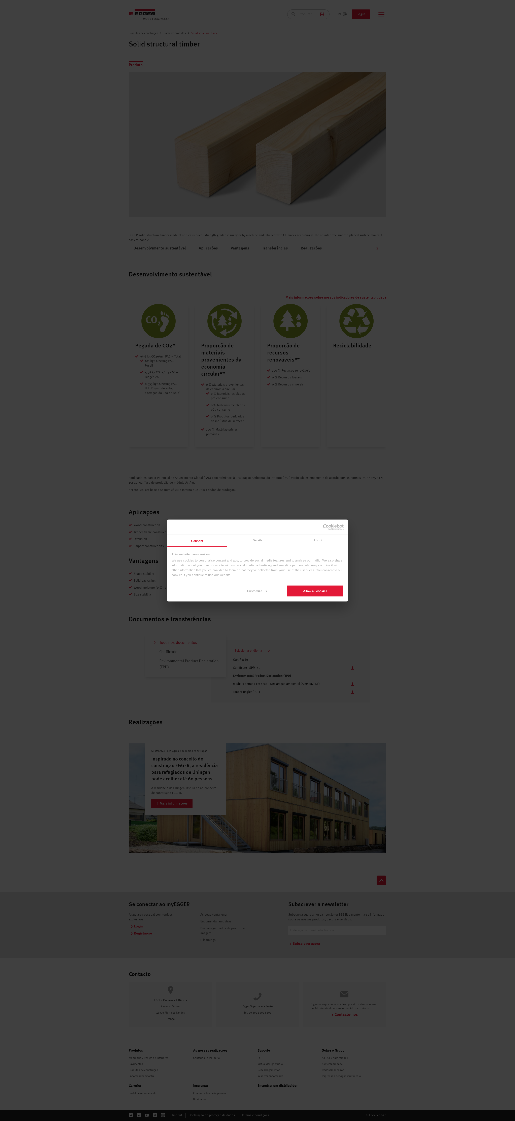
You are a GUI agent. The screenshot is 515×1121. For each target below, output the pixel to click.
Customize (254, 590)
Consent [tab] (197, 541)
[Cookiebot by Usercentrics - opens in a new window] (326, 527)
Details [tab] (258, 540)
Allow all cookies (315, 590)
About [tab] (317, 540)
